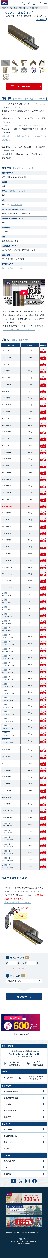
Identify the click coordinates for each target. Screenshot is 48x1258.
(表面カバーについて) (17, 191)
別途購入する (16, 204)
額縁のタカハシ (7, 8)
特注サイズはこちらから (12, 268)
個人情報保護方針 (32, 1232)
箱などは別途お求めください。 (17, 902)
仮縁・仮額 (18, 8)
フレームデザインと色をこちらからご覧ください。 (23, 125)
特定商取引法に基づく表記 (15, 1232)
